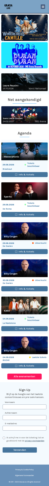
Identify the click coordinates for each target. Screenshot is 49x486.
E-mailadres (11, 423)
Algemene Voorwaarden (24, 475)
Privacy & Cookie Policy (24, 470)
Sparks (8, 196)
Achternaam (11, 413)
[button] (43, 6)
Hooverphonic (11, 156)
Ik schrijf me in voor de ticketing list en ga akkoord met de (25, 439)
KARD (7, 310)
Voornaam (10, 402)
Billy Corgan (11, 236)
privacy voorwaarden (34, 440)
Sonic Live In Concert (12, 118)
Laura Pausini (10, 85)
